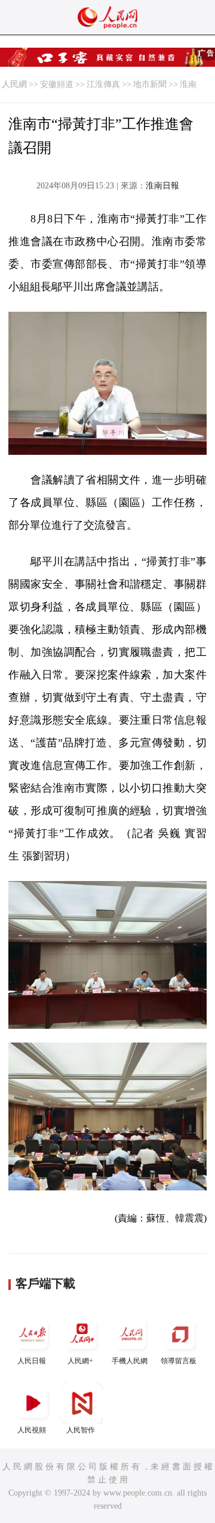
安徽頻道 (56, 84)
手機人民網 (130, 1361)
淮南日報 (162, 185)
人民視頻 (31, 1430)
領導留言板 (178, 1361)
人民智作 (80, 1430)
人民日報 (31, 1361)
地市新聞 (150, 84)
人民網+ (80, 1361)
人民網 (14, 84)
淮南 (188, 84)
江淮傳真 (103, 84)
